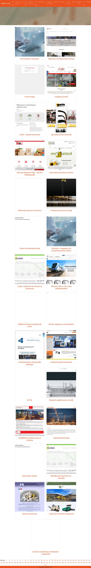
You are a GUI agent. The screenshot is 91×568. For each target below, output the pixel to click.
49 (44, 562)
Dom (22, 1)
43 (28, 562)
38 (15, 562)
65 (87, 562)
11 (33, 560)
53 (55, 562)
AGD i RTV (13, 3)
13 (39, 560)
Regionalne (56, 1)
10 (31, 560)
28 (79, 560)
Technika (74, 1)
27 (76, 560)
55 (60, 562)
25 (71, 560)
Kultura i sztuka (36, 3)
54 (57, 562)
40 (20, 562)
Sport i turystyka (68, 2)
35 (7, 562)
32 (89, 560)
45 (33, 562)
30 (84, 560)
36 (9, 562)
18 (52, 560)
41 (23, 562)
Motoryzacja (42, 1)
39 (17, 562)
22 (63, 560)
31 (87, 560)
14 (41, 560)
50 (47, 562)
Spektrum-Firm (5, 3)
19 (55, 560)
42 (25, 562)
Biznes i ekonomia (17, 2)
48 (41, 562)
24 (68, 560)
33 (1, 562)
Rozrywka (62, 1)
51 (49, 562)
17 (49, 560)
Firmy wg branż (25, 3)
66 (89, 562)
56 (63, 562)
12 (36, 560)
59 (71, 562)
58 (68, 562)
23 (65, 560)
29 (81, 560)
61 (76, 562)
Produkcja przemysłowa (49, 2)
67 (45, 565)
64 (84, 562)
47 (39, 562)
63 (81, 562)
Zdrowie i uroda (79, 2)
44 (31, 562)
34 (4, 562)
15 (44, 560)
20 (57, 560)
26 (73, 560)
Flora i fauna (83, 3)
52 (52, 562)
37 (12, 562)
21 (60, 560)
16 (47, 560)
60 (73, 562)
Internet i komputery (30, 2)
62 (79, 562)
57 (65, 562)
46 (36, 562)
